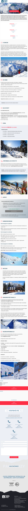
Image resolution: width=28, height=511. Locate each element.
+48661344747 (14, 437)
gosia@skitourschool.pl (14, 438)
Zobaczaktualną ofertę (14, 388)
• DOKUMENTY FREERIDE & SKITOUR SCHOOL (19, 507)
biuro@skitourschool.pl (9, 427)
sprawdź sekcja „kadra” (8, 84)
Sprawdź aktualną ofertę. (14, 11)
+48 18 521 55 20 (4, 505)
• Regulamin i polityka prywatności (18, 506)
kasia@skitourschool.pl (6, 336)
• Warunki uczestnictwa (17, 505)
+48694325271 (9, 426)
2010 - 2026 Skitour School (12, 509)
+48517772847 (19, 426)
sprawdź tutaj (15, 352)
